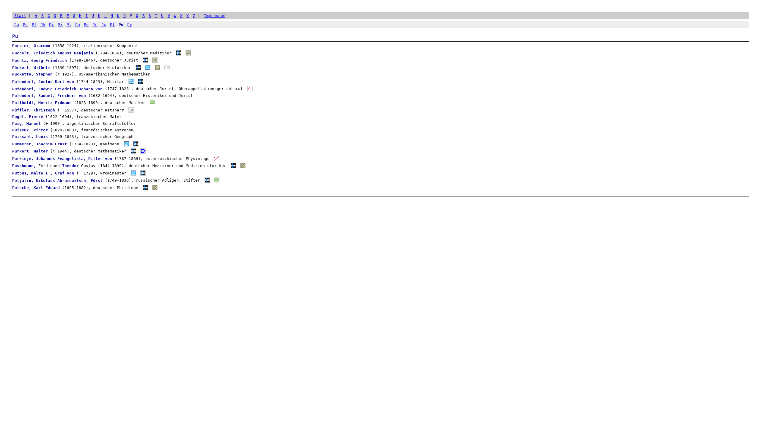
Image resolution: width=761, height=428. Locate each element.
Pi (51, 24)
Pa (16, 24)
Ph (42, 24)
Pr (94, 24)
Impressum (214, 15)
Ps (103, 24)
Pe (25, 24)
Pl (69, 24)
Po (86, 24)
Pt (112, 24)
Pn (77, 24)
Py (129, 24)
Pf (34, 24)
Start (20, 15)
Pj (60, 24)
